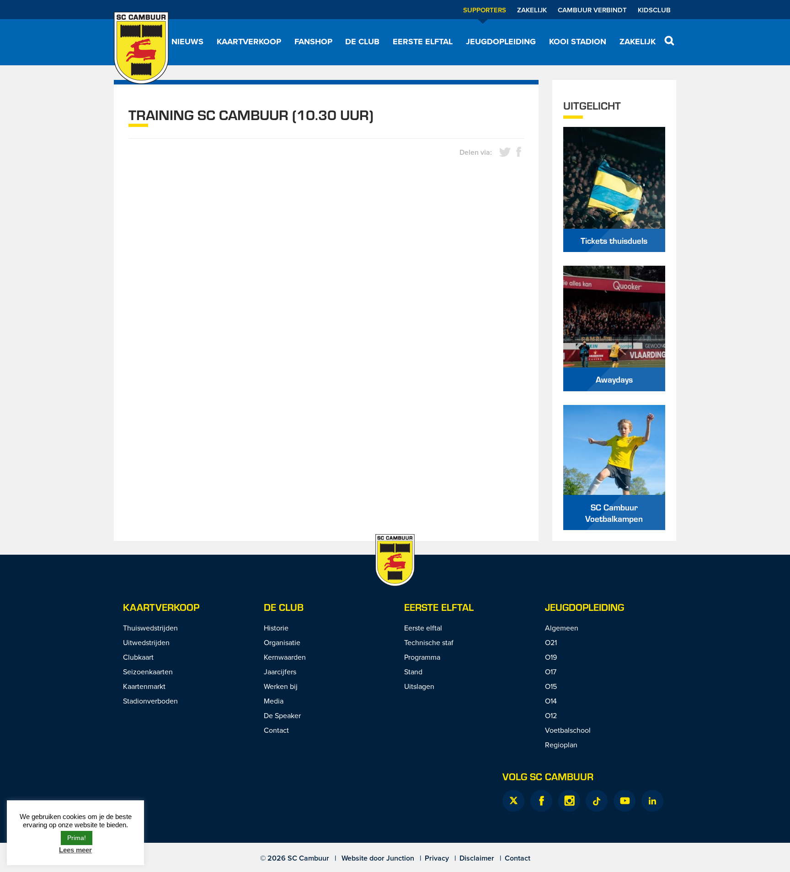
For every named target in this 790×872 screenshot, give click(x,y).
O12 (551, 715)
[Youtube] (624, 801)
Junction (400, 858)
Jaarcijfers (280, 672)
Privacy (437, 858)
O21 (551, 642)
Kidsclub (654, 10)
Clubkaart (138, 657)
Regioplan (561, 745)
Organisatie (282, 642)
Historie (276, 628)
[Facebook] (541, 801)
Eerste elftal (423, 41)
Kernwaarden (285, 657)
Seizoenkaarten (148, 672)
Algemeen (561, 628)
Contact (276, 730)
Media (273, 701)
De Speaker (282, 715)
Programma (422, 657)
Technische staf (429, 642)
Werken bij (281, 686)
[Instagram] (569, 801)
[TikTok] (597, 801)
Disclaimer (476, 858)
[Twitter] (513, 801)
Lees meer (75, 850)
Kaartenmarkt (144, 686)
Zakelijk (532, 10)
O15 (551, 686)
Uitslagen (419, 686)
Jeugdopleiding (501, 41)
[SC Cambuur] (141, 48)
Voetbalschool (568, 730)
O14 (551, 701)
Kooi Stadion (577, 41)
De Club (362, 41)
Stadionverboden (150, 701)
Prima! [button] (76, 837)
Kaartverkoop (249, 41)
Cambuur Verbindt (592, 10)
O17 (550, 672)
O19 (551, 657)
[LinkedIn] (652, 801)
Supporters (484, 10)
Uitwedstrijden (146, 642)
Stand (413, 672)
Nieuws (187, 41)
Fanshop (313, 41)
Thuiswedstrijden (150, 628)
